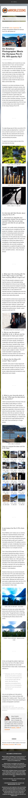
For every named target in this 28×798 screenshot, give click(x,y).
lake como (20, 707)
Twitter (18, 727)
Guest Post (11, 706)
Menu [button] (15, 2)
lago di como (14, 707)
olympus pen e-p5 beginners (9, 708)
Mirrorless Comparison (9, 744)
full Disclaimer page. (21, 778)
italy (10, 707)
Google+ (13, 727)
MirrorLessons (14, 10)
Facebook (7, 729)
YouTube (19, 744)
